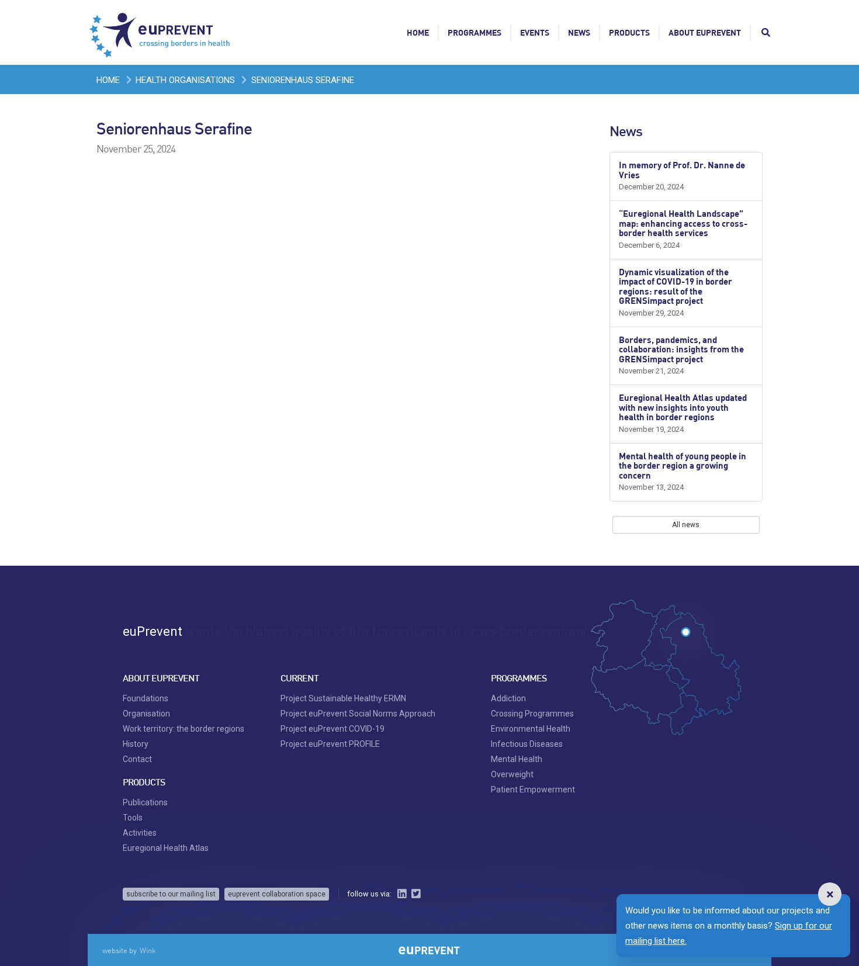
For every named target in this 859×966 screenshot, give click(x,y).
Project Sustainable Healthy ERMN (343, 698)
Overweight (512, 774)
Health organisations (185, 80)
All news (685, 525)
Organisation (146, 713)
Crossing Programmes (532, 713)
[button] (829, 894)
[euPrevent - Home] (161, 32)
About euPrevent (705, 32)
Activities (140, 832)
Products (629, 32)
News (579, 32)
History (135, 744)
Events (534, 32)
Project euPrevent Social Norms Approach (357, 713)
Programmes (474, 32)
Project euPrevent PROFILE (330, 744)
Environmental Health (530, 728)
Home (418, 32)
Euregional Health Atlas (166, 848)
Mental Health (516, 759)
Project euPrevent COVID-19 (332, 728)
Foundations (145, 698)
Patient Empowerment (533, 789)
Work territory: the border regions (183, 728)
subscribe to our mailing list (171, 894)
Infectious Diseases (527, 744)
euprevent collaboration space (276, 894)
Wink (148, 950)
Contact (137, 759)
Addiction (508, 698)
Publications (145, 802)
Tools (133, 817)
